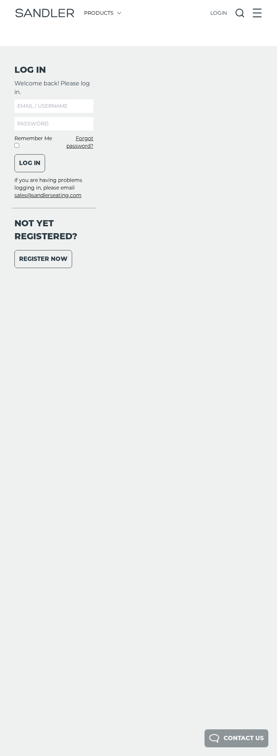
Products (99, 13)
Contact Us (244, 738)
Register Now (43, 258)
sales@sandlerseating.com (48, 195)
